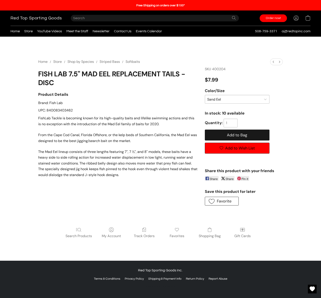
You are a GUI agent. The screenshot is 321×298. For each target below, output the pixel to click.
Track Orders (144, 236)
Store (28, 31)
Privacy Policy (134, 278)
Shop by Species (80, 61)
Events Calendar (149, 31)
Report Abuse (218, 278)
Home (15, 31)
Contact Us (122, 31)
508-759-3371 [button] (266, 31)
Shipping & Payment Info (164, 278)
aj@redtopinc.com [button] (296, 31)
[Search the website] (234, 18)
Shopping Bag (210, 236)
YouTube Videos (49, 31)
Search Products (79, 236)
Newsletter (101, 31)
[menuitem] (273, 62)
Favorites (177, 236)
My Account (111, 236)
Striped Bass (110, 61)
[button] (36, 18)
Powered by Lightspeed (161, 286)
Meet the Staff (77, 31)
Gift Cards (242, 236)
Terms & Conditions (107, 278)
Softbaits (133, 61)
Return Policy (195, 278)
